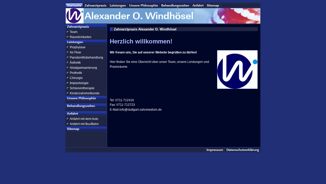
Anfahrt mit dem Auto (84, 119)
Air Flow (75, 52)
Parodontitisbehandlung (86, 57)
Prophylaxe (78, 47)
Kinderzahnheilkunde (85, 93)
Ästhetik (75, 62)
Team (73, 32)
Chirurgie (76, 78)
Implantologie (79, 83)
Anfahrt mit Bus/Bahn (84, 124)
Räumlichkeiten (80, 37)
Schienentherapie (82, 88)
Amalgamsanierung (83, 68)
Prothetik (76, 73)
